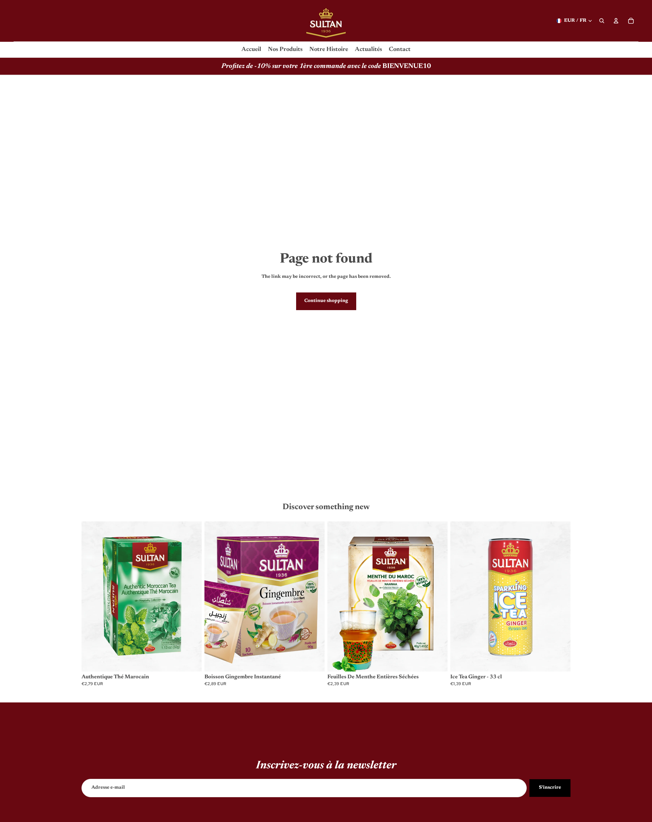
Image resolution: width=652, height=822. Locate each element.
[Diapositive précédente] (92, 596)
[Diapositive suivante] (191, 596)
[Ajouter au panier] (191, 661)
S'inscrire (550, 787)
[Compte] (616, 20)
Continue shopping (326, 301)
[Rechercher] (601, 20)
